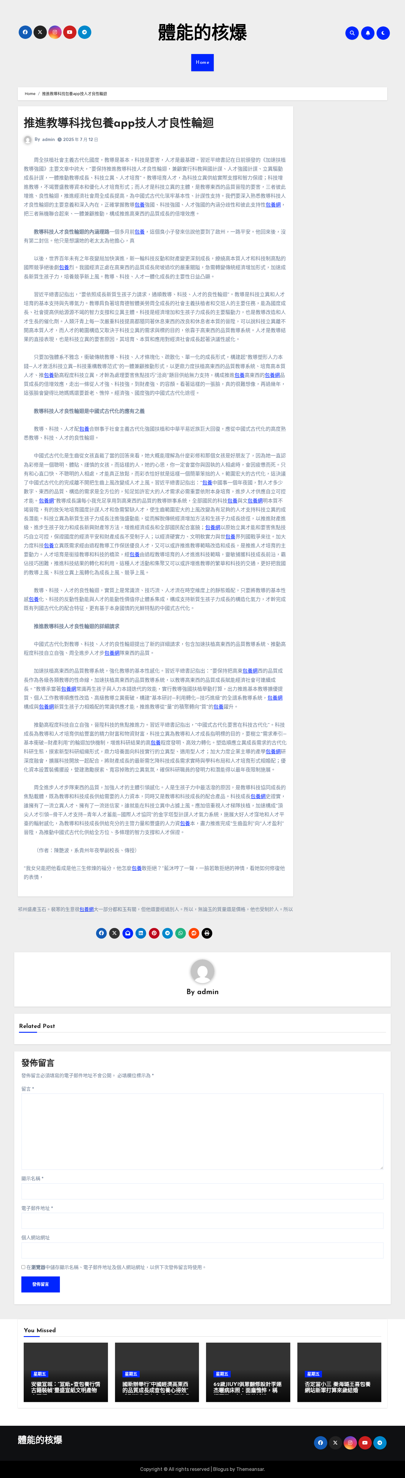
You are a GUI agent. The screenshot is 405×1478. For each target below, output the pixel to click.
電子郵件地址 (37, 1208)
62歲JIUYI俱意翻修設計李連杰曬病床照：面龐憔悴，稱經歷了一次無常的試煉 (247, 1391)
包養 (140, 205)
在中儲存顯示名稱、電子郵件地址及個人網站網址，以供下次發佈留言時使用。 (116, 1267)
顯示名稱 (32, 1178)
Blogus (221, 1469)
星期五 (40, 1373)
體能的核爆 (202, 34)
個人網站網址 (35, 1238)
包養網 (273, 205)
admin (48, 139)
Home (202, 62)
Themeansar (250, 1469)
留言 (27, 1089)
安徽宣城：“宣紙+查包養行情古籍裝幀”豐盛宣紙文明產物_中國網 (65, 1391)
